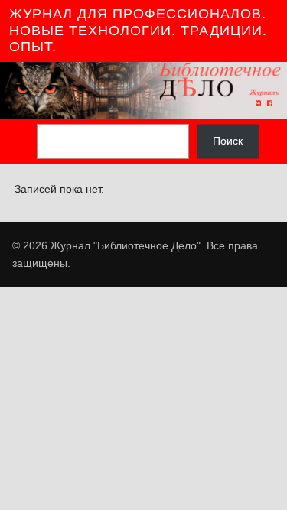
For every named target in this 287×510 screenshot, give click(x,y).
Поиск (228, 141)
